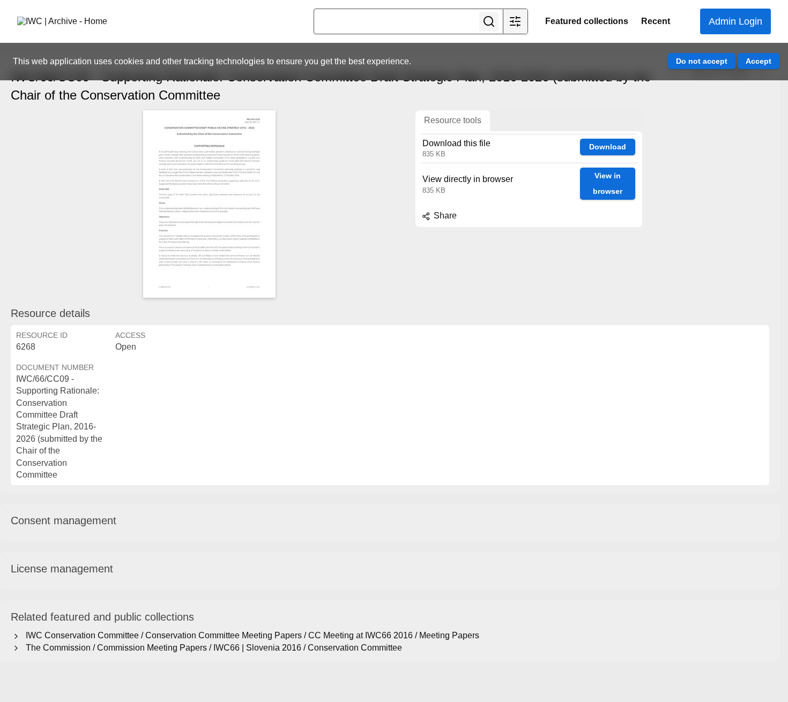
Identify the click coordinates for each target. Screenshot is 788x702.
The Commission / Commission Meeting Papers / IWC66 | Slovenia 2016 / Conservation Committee (211, 647)
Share (444, 215)
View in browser (607, 183)
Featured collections (586, 21)
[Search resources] (489, 21)
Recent (655, 21)
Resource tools (452, 120)
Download (607, 146)
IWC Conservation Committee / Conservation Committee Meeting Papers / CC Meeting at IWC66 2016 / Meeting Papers (250, 635)
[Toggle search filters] (515, 21)
